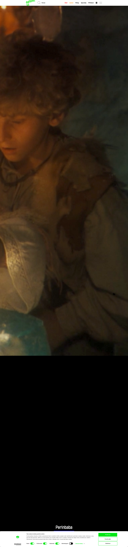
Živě (66, 3)
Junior (71, 3)
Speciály (83, 3)
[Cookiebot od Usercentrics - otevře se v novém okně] (18, 544)
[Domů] (31, 3)
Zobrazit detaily (79, 543)
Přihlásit (91, 3)
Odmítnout (107, 543)
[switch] (45, 543)
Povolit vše (107, 534)
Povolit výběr (108, 539)
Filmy (77, 3)
